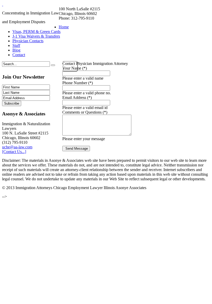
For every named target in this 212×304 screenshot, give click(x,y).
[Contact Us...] (14, 151)
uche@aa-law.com (17, 147)
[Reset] (53, 65)
